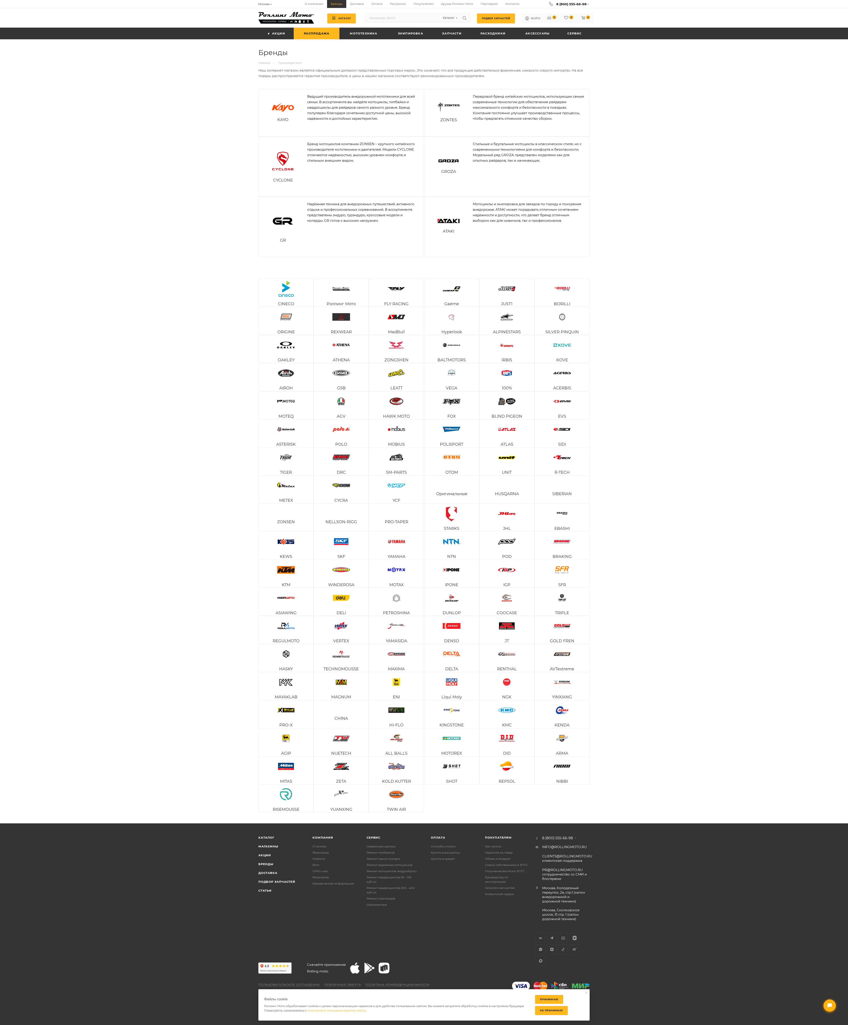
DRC (341, 472)
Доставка (267, 873)
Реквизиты (320, 877)
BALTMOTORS (451, 360)
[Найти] (464, 18)
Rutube (574, 949)
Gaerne (451, 303)
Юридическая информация (333, 883)
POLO (341, 444)
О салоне (319, 846)
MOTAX (396, 584)
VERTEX (341, 640)
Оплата (438, 837)
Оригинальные (451, 493)
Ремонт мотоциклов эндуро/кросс (392, 871)
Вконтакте (540, 938)
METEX (286, 500)
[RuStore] (384, 968)
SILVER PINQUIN (562, 332)
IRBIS (507, 360)
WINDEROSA (341, 584)
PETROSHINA (396, 612)
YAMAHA (396, 556)
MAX (540, 960)
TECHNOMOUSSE (341, 669)
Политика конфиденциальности (397, 984)
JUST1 (507, 303)
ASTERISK (286, 444)
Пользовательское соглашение (289, 984)
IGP (506, 584)
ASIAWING (286, 612)
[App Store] (354, 968)
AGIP (286, 753)
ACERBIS (562, 388)
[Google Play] (369, 968)
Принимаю (549, 999)
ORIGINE (286, 332)
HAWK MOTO (396, 416)
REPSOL (507, 781)
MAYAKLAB (286, 697)
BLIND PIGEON (507, 416)
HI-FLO (396, 725)
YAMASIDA (396, 640)
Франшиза (320, 852)
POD (507, 556)
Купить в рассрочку (445, 852)
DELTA (451, 669)
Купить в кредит (443, 858)
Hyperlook (451, 332)
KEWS (286, 556)
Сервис (373, 837)
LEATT (396, 388)
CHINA (341, 718)
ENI (396, 697)
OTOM (451, 472)
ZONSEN (286, 521)
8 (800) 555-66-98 (571, 4)
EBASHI (562, 528)
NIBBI (562, 781)
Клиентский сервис (499, 894)
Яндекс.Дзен (551, 949)
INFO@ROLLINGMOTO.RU (564, 847)
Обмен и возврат (498, 858)
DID (507, 753)
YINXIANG (562, 697)
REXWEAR (341, 332)
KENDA (562, 725)
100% (507, 388)
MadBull (396, 332)
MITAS (286, 781)
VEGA (451, 388)
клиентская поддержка (567, 858)
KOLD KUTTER (396, 781)
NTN (451, 556)
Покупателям (498, 837)
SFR (562, 584)
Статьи (265, 890)
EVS (562, 416)
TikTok (563, 949)
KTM (286, 584)
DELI (341, 612)
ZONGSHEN (396, 360)
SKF (341, 556)
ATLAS (507, 444)
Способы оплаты (443, 846)
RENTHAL (507, 669)
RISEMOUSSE (286, 809)
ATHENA (341, 360)
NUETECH (341, 753)
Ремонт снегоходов (381, 898)
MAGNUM (341, 697)
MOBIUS (396, 444)
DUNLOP (452, 612)
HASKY (286, 669)
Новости (318, 858)
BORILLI (562, 303)
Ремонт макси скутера (383, 858)
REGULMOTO (286, 640)
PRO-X (286, 725)
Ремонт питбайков (381, 852)
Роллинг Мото (341, 303)
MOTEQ (286, 416)
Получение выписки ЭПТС (504, 871)
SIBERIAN (562, 493)
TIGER (286, 472)
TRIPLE (562, 612)
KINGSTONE (451, 725)
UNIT (507, 472)
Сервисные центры (381, 846)
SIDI (562, 444)
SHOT (451, 781)
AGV (341, 416)
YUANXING (341, 809)
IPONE (451, 584)
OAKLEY (286, 360)
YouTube (563, 938)
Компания (322, 837)
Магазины (268, 846)
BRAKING (562, 556)
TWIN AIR (396, 809)
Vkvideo (574, 938)
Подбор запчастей (276, 881)
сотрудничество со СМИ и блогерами (564, 874)
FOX (451, 416)
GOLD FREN (562, 640)
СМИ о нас (320, 871)
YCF (396, 500)
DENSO (451, 640)
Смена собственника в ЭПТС (506, 865)
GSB (341, 388)
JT (507, 640)
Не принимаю (551, 1010)
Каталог (266, 837)
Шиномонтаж (377, 904)
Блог (315, 865)
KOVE (562, 360)
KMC (507, 725)
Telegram (551, 938)
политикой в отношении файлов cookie (336, 1010)
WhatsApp (540, 949)
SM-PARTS (396, 472)
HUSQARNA (507, 493)
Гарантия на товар (499, 852)
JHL (507, 528)
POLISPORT (451, 444)
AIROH (286, 388)
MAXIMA (396, 669)
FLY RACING (396, 303)
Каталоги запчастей (500, 888)
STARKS (451, 528)
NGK (506, 697)
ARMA (562, 753)
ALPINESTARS (507, 332)
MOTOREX (451, 753)
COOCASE (507, 612)
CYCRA (341, 500)
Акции (264, 855)
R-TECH (562, 472)
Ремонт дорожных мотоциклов (390, 865)
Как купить (493, 846)
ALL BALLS (396, 753)
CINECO (286, 303)
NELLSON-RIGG (341, 521)
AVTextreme (562, 669)
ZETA (341, 781)
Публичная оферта (342, 984)
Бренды (265, 864)
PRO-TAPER (396, 521)
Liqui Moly (451, 697)
